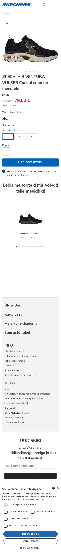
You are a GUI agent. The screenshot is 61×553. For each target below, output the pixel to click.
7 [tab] (34, 246)
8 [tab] (37, 246)
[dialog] (30, 518)
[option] (5, 118)
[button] (25, 71)
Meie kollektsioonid (21, 323)
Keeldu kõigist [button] (30, 541)
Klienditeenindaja (15, 417)
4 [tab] (25, 246)
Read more (40, 499)
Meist (7, 388)
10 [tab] (43, 246)
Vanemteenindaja (15, 422)
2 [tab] (19, 246)
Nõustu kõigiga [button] (30, 534)
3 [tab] (22, 246)
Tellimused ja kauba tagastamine (21, 355)
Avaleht (6, 13)
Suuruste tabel (17, 332)
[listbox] (30, 118)
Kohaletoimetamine (14, 360)
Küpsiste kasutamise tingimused (21, 375)
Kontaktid (9, 407)
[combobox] (53, 488)
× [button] (58, 488)
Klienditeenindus (13, 351)
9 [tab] (40, 246)
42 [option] (20, 136)
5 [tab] (28, 246)
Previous (5, 225)
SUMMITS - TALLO (28, 233)
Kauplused (13, 314)
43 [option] (32, 136)
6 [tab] (31, 246)
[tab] (30, 345)
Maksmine (9, 365)
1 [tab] (16, 246)
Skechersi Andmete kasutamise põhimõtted (27, 393)
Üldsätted (12, 305)
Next (56, 225)
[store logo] (16, 4)
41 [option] (8, 136)
